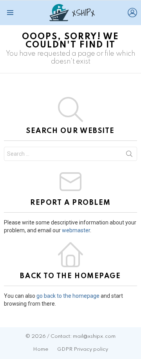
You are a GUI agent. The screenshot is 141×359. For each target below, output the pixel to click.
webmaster (76, 230)
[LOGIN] (132, 12)
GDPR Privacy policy (82, 349)
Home (40, 349)
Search (129, 155)
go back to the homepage (67, 296)
